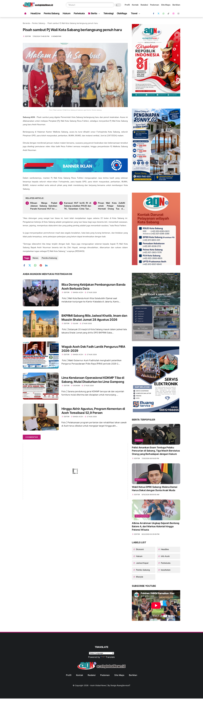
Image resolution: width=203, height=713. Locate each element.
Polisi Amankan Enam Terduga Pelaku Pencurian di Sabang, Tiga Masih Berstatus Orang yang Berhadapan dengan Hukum (156, 451)
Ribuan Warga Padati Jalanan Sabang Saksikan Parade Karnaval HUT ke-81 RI (43, 206)
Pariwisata (79, 13)
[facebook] (153, 14)
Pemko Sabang (51, 13)
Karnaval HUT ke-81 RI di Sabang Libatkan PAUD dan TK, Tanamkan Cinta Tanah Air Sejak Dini (77, 206)
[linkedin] (47, 265)
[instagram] (173, 14)
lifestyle (139, 577)
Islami (75, 323)
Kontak (135, 5)
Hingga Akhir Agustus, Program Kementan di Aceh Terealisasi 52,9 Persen (93, 411)
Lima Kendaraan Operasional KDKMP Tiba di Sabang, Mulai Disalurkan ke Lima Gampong (92, 379)
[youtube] (178, 14)
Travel (134, 13)
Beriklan (176, 5)
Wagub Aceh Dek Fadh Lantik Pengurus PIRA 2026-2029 (93, 348)
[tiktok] (168, 14)
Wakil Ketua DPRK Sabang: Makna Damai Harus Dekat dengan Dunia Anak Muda (154, 489)
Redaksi (144, 5)
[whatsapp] (163, 14)
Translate (110, 657)
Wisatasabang (142, 516)
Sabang (138, 440)
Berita (94, 13)
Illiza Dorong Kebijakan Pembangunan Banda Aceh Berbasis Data (93, 286)
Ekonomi (76, 386)
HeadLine (35, 13)
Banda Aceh (78, 292)
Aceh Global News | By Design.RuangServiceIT (110, 685)
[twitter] (30, 265)
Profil (127, 5)
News (35, 258)
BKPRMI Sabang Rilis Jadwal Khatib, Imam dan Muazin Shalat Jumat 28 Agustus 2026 (94, 317)
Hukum (66, 13)
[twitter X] (158, 14)
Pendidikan (140, 480)
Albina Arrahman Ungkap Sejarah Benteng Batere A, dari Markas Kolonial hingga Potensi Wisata (155, 526)
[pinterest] (41, 265)
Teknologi (108, 13)
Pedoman (154, 5)
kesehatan (165, 570)
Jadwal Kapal (141, 563)
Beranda (26, 23)
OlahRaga (122, 13)
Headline (164, 549)
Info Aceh (165, 556)
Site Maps (165, 5)
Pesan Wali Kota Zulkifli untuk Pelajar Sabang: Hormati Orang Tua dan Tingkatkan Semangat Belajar (111, 206)
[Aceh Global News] (38, 6)
